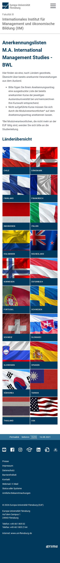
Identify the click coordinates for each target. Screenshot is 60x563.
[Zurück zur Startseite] (16, 5)
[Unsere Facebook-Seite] (12, 449)
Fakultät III (8, 14)
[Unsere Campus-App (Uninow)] (29, 449)
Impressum (7, 466)
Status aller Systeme (12, 488)
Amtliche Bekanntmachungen (16, 493)
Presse (5, 461)
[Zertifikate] (47, 449)
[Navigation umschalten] (53, 5)
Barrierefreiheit (9, 475)
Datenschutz (8, 470)
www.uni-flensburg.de (21, 533)
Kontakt (6, 479)
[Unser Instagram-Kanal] (20, 449)
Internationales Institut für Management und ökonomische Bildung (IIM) (28, 23)
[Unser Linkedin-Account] (38, 449)
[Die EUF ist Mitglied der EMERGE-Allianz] (55, 449)
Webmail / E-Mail (10, 484)
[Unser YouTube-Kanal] (4, 449)
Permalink (14, 437)
